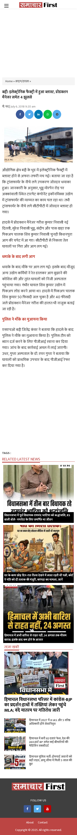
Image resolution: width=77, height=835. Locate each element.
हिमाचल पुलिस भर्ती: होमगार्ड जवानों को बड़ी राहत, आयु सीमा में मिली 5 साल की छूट (50, 760)
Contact (43, 822)
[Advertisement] (38, 41)
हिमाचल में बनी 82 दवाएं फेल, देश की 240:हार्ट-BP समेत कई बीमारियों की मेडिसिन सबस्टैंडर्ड (49, 742)
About (30, 822)
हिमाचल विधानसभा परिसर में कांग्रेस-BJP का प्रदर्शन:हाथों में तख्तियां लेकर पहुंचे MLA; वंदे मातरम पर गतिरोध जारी (38, 705)
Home (9, 81)
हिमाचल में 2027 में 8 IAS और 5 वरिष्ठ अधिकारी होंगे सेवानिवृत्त (49, 722)
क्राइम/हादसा (22, 81)
